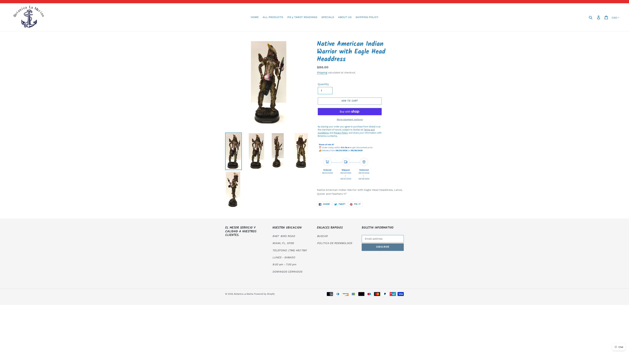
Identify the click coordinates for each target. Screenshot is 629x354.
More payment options (350, 119)
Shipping (322, 72)
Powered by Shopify (264, 294)
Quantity (323, 84)
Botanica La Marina (243, 294)
